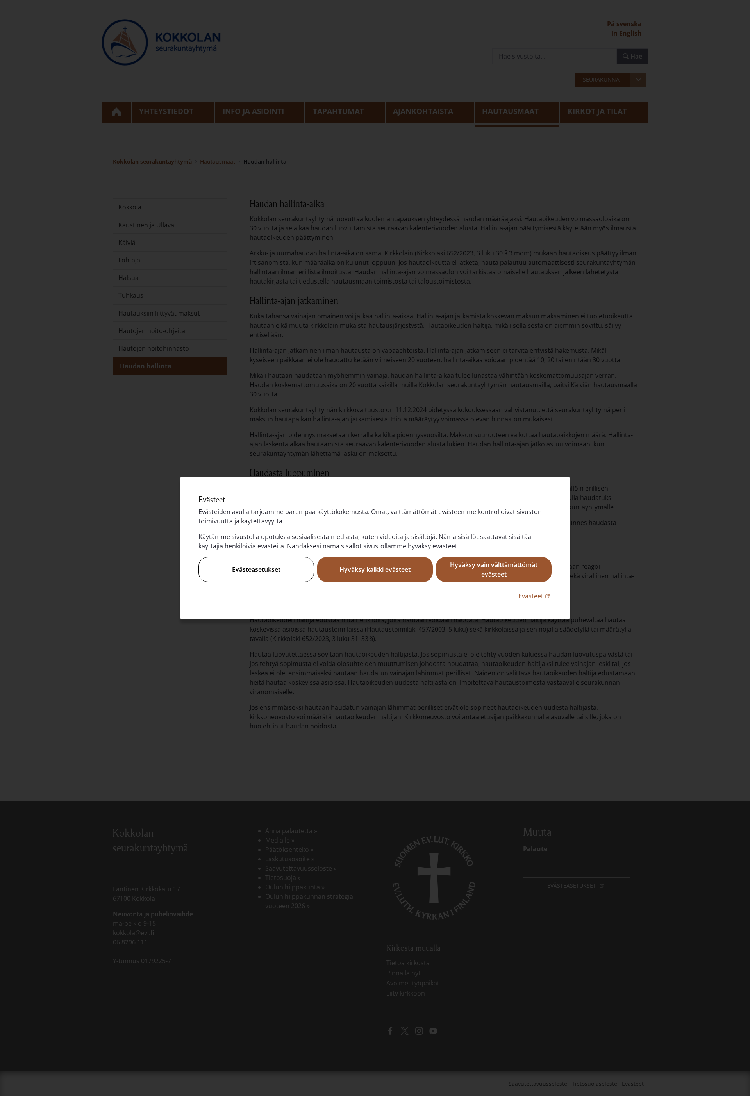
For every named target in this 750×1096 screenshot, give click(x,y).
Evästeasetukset (256, 569)
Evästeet (535, 595)
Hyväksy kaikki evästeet (375, 569)
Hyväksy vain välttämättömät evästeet (494, 569)
